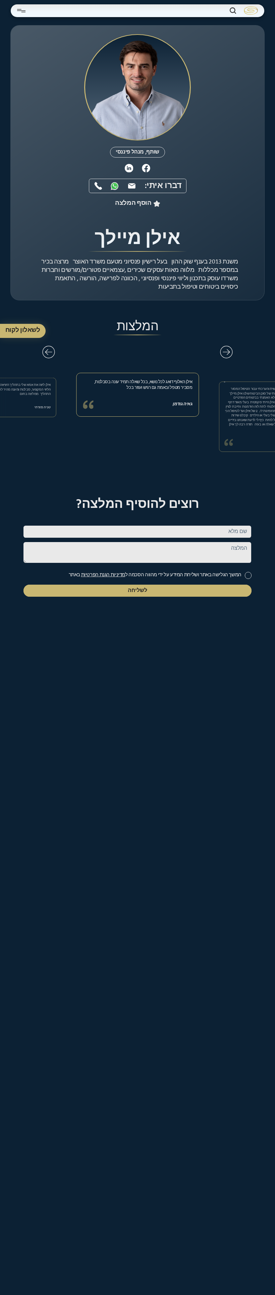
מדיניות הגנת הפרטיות (103, 575)
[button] (226, 352)
